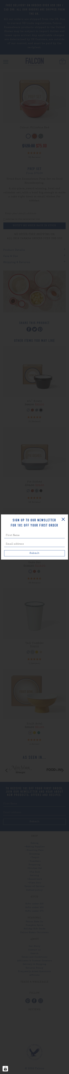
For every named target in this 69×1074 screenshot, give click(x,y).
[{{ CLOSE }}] (63, 519)
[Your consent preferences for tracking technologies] (5, 1068)
